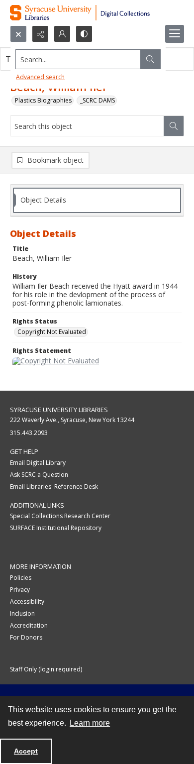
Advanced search (40, 77)
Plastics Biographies (43, 100)
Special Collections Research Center (60, 516)
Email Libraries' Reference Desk (54, 486)
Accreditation (29, 625)
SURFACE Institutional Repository (55, 528)
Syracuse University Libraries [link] (59, 409)
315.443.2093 (29, 433)
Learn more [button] (90, 723)
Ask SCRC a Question (39, 474)
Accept (26, 751)
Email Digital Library (38, 462)
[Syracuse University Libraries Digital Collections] (97, 12)
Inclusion (22, 613)
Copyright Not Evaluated (51, 331)
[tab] (97, 200)
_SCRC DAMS (97, 100)
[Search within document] (174, 126)
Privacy (20, 589)
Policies (20, 577)
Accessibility (27, 601)
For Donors (26, 637)
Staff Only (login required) (46, 669)
